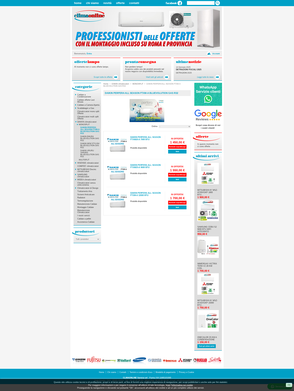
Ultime (189, 62)
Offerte (202, 136)
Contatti (122, 372)
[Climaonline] (88, 22)
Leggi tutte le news (205, 77)
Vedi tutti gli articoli (154, 77)
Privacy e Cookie (186, 372)
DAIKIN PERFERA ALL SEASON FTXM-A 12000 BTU (145, 194)
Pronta (140, 62)
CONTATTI (134, 3)
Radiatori (81, 197)
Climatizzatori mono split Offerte (88, 112)
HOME (77, 3)
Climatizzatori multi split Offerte (88, 117)
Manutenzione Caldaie (87, 204)
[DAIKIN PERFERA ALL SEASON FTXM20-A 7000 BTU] (117, 145)
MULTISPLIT (84, 160)
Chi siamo (111, 372)
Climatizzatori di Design (87, 188)
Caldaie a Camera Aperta (88, 105)
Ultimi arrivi (207, 156)
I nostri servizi (83, 215)
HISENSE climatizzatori (88, 163)
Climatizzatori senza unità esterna (86, 184)
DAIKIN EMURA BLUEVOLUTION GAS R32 (89, 138)
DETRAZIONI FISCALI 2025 (188, 69)
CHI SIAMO (92, 3)
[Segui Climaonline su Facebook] (173, 3)
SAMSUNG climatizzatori (83, 175)
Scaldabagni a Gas (85, 108)
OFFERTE (120, 3)
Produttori (84, 231)
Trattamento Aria (84, 191)
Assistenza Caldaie (85, 222)
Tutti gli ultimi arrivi (206, 346)
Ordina (154, 126)
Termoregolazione (85, 201)
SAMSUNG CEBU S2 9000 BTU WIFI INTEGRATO (207, 229)
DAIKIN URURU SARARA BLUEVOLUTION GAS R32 (89, 154)
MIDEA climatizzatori (86, 179)
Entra (89, 53)
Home (105, 84)
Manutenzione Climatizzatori (83, 211)
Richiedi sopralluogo (177, 147)
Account (216, 54)
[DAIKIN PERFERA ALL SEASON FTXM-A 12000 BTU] (117, 201)
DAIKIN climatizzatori (86, 122)
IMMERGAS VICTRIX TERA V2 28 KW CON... (207, 266)
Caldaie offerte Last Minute (86, 101)
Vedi (177, 151)
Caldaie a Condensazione (84, 96)
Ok (289, 385)
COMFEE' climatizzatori (88, 166)
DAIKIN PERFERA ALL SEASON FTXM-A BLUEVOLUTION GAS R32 (90, 130)
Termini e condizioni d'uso (141, 372)
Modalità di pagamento (166, 372)
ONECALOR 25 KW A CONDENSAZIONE (207, 338)
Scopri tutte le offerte (103, 77)
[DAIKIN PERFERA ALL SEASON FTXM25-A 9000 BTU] (117, 173)
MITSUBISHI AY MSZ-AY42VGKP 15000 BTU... (207, 302)
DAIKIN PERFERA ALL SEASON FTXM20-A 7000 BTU (145, 138)
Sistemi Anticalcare (85, 194)
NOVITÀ (107, 3)
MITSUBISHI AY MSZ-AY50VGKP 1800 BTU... (207, 192)
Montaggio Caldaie (85, 207)
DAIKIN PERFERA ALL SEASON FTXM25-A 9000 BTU (145, 166)
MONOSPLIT (84, 124)
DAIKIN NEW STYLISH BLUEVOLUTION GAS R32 (89, 145)
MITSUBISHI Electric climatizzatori (86, 170)
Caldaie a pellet (84, 219)
